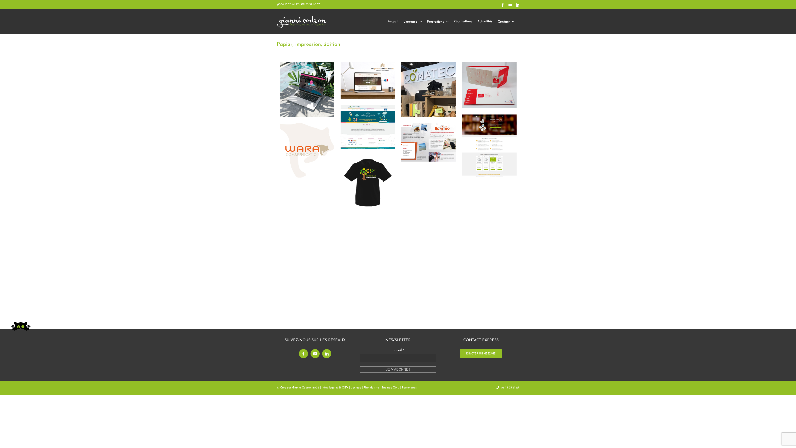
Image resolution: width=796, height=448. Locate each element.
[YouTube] (315, 353)
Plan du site (371, 387)
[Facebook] (303, 353)
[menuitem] (393, 21)
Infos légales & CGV (335, 387)
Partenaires (409, 387)
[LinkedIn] (326, 353)
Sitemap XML (390, 387)
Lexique (356, 387)
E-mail (398, 350)
